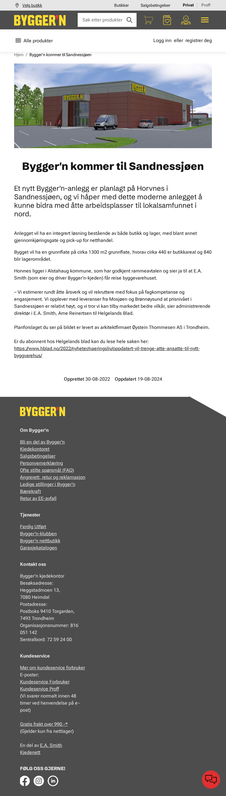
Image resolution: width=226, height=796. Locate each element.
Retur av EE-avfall (38, 498)
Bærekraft (30, 491)
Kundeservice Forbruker (44, 682)
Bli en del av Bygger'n (42, 442)
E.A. (45, 745)
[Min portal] (186, 20)
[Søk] (129, 20)
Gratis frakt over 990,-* (44, 724)
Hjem (19, 54)
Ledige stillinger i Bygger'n (47, 484)
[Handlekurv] (148, 20)
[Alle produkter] (204, 20)
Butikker (121, 5)
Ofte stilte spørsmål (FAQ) (47, 470)
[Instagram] (39, 781)
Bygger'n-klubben (38, 533)
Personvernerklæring (41, 463)
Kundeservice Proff (39, 689)
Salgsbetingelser (155, 5)
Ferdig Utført (33, 526)
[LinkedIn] (53, 781)
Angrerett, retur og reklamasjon (52, 477)
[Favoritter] (167, 20)
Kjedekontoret (34, 449)
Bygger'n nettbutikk (40, 541)
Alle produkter (38, 41)
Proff (205, 5)
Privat (188, 5)
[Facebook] (25, 781)
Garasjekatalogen (38, 548)
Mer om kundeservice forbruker (52, 667)
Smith (56, 745)
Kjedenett (30, 752)
